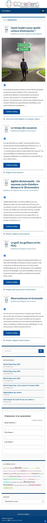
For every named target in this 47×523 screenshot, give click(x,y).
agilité (4, 468)
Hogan (19, 476)
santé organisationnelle (19, 485)
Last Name (9, 442)
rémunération (31, 289)
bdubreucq (16, 34)
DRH (14, 473)
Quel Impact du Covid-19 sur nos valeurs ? (18, 400)
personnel (37, 479)
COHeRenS (6, 11)
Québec (6, 482)
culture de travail (12, 119)
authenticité (12, 468)
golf (14, 289)
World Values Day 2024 (11, 371)
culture (23, 471)
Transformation (33, 190)
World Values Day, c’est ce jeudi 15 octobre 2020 (21, 385)
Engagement (35, 473)
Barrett (18, 468)
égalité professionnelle (21, 473)
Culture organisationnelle (27, 34)
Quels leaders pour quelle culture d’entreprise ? (25, 29)
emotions (29, 473)
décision (9, 234)
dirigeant (21, 119)
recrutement (29, 119)
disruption (11, 473)
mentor (4, 479)
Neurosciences (31, 131)
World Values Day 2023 (11, 378)
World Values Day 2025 (11, 364)
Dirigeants (39, 34)
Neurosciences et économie (27, 298)
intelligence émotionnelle (28, 476)
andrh (8, 468)
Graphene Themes (16, 520)
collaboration (33, 468)
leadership (37, 476)
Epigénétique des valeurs (12, 393)
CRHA (37, 468)
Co (29, 468)
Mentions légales (23, 514)
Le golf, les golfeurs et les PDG (25, 244)
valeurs (37, 119)
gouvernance (20, 289)
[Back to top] (42, 518)
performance (25, 479)
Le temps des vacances (24, 127)
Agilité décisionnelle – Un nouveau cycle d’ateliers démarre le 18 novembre (25, 184)
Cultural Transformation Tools (11, 471)
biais (23, 468)
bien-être (26, 468)
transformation (35, 485)
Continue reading (11, 112)
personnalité (31, 479)
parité (20, 479)
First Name (9, 432)
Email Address (10, 423)
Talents (27, 485)
